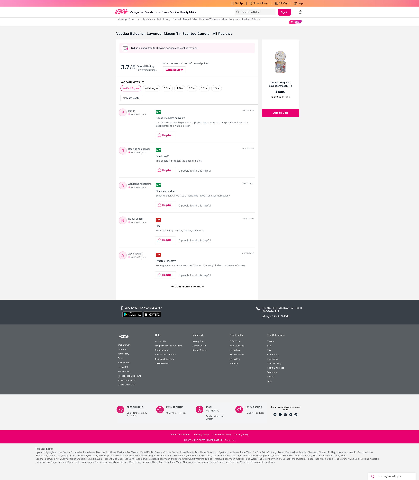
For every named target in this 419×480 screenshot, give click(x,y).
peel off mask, (111, 458)
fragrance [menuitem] (234, 19)
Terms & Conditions (180, 434)
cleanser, (313, 452)
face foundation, (177, 455)
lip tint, (73, 455)
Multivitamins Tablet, (201, 458)
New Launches (237, 345)
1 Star (216, 88)
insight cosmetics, (157, 455)
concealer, (77, 452)
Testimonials (124, 362)
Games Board (199, 345)
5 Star (167, 88)
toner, (281, 452)
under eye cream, (88, 455)
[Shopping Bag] (300, 12)
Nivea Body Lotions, (358, 458)
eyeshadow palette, (296, 452)
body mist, (288, 455)
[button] (131, 98)
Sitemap (234, 363)
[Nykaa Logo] (121, 11)
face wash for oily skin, (253, 452)
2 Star (204, 88)
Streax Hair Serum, (337, 458)
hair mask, (234, 452)
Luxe (269, 381)
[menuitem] (295, 22)
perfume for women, (128, 452)
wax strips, (104, 455)
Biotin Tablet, (74, 462)
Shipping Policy (201, 434)
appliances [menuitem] (149, 19)
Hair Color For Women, (270, 458)
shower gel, (117, 455)
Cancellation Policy (222, 434)
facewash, (49, 458)
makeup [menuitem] (122, 19)
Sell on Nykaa (161, 363)
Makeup (271, 341)
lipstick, (40, 452)
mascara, (341, 452)
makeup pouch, (264, 455)
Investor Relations (126, 380)
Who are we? (124, 345)
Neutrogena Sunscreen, (196, 462)
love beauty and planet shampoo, (199, 452)
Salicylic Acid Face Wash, (121, 462)
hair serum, (64, 452)
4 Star (179, 88)
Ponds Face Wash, (316, 458)
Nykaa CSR (123, 367)
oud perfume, (247, 455)
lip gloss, (111, 452)
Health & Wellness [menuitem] (209, 19)
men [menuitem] (224, 19)
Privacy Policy (241, 434)
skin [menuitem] (131, 19)
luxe (157, 12)
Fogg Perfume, (143, 462)
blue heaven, (95, 458)
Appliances (272, 359)
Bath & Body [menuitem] (164, 19)
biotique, (101, 452)
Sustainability (124, 371)
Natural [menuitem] (177, 19)
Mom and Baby (274, 363)
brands (149, 12)
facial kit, (145, 452)
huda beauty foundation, (326, 455)
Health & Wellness (275, 368)
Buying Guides (199, 350)
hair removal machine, (199, 455)
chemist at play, (327, 452)
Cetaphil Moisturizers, (294, 458)
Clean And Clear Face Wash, (167, 462)
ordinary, (272, 452)
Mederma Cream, (180, 458)
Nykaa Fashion (170, 12)
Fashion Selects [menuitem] (251, 19)
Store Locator (162, 350)
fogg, (65, 455)
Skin (269, 345)
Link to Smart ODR (126, 384)
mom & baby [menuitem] (190, 19)
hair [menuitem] (138, 19)
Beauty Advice (188, 12)
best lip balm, (126, 458)
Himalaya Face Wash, (224, 458)
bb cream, (156, 452)
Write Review (174, 69)
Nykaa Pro (235, 359)
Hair (269, 350)
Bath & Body (273, 354)
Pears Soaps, (217, 462)
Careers (122, 349)
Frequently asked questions (168, 345)
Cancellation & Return (165, 354)
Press (121, 358)
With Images (151, 88)
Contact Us (160, 341)
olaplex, (277, 455)
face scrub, (141, 458)
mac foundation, (221, 455)
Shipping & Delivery (164, 359)
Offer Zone (235, 341)
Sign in (284, 12)
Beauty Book (198, 341)
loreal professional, (357, 452)
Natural (270, 376)
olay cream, (55, 455)
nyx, (58, 458)
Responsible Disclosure (129, 376)
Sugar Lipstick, (59, 462)
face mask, (89, 452)
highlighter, (51, 452)
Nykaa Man (235, 350)
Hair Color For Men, (235, 462)
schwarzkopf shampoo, (74, 458)
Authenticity (123, 354)
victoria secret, (171, 452)
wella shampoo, (303, 455)
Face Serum (268, 462)
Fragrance (272, 372)
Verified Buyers (131, 88)
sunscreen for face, (136, 455)
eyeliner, (223, 452)
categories (136, 12)
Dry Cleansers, (254, 462)
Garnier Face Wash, (246, 458)
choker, (235, 455)
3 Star (192, 88)
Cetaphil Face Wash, (160, 458)
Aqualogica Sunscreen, (94, 462)
